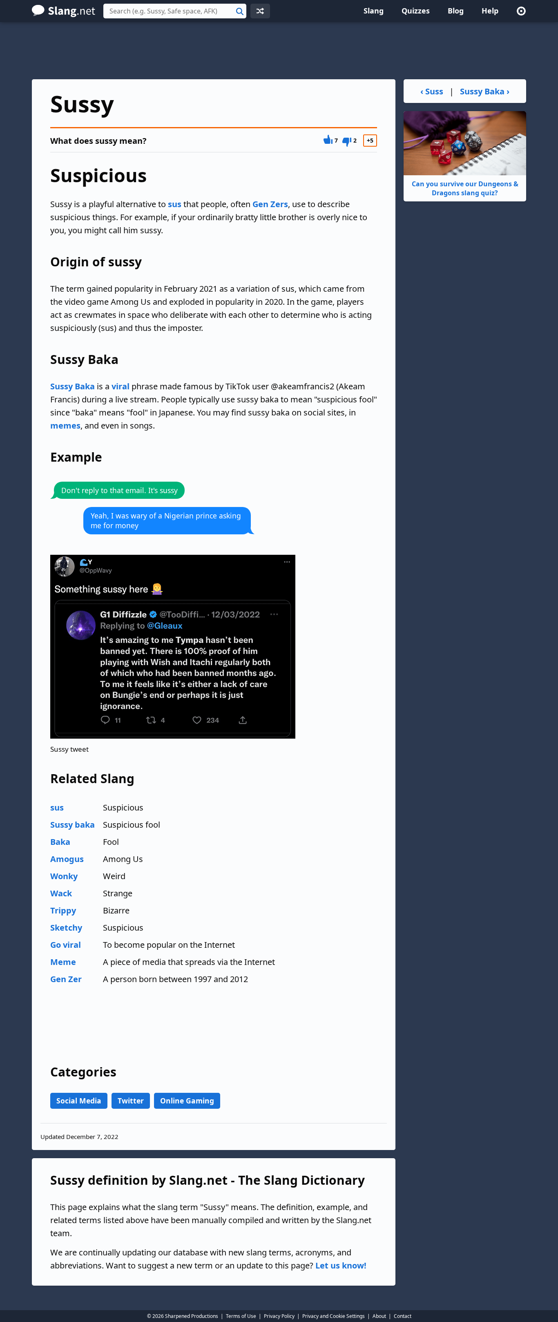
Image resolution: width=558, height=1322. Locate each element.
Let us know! (340, 1265)
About (379, 1316)
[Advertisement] (279, 50)
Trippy (63, 910)
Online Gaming (187, 1100)
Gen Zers (270, 204)
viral (120, 386)
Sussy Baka (72, 386)
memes (65, 425)
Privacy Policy (279, 1316)
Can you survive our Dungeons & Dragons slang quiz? (465, 188)
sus (174, 204)
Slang (374, 11)
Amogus (67, 858)
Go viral (65, 944)
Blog (456, 11)
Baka (60, 841)
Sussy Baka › (484, 91)
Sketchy (66, 927)
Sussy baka (72, 824)
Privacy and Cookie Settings (333, 1316)
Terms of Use (241, 1316)
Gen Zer (66, 979)
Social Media (78, 1100)
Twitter (131, 1100)
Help (490, 11)
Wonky (64, 876)
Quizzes (416, 11)
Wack (61, 893)
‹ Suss (431, 91)
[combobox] (174, 11)
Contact (402, 1316)
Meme (63, 961)
